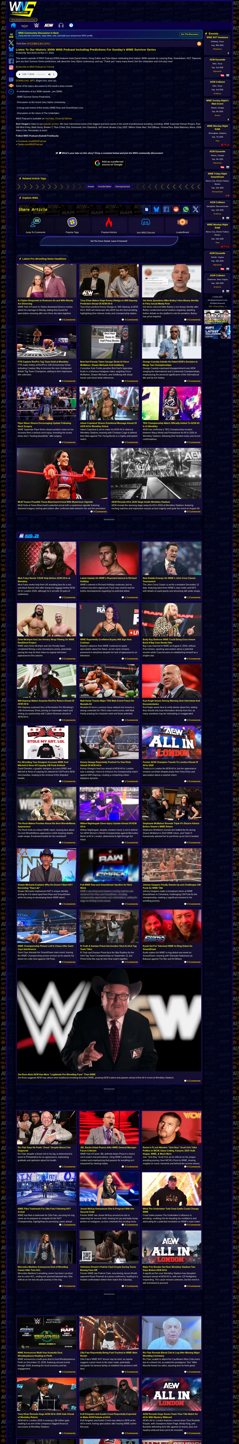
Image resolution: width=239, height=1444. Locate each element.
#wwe (91, 186)
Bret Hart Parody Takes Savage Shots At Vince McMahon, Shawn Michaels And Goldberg (104, 363)
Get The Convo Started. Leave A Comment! (109, 241)
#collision (217, 93)
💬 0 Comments (67, 320)
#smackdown (217, 192)
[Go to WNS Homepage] (23, 9)
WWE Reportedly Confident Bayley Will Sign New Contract (106, 641)
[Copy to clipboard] (146, 209)
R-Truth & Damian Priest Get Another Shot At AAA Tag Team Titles (108, 947)
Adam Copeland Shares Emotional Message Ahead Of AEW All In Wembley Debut (108, 425)
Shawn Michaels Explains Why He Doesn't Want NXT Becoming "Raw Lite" (45, 886)
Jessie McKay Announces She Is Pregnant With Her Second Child (107, 1210)
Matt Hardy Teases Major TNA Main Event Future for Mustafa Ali (107, 702)
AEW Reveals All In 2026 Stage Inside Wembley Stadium (140, 502)
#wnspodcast (122, 186)
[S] (33, 43)
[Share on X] (195, 209)
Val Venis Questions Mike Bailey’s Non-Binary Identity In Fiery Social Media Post (171, 302)
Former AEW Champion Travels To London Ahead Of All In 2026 (170, 764)
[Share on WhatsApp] (185, 209)
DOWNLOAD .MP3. (25, 81)
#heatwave (217, 49)
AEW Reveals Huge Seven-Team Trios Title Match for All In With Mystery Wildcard (170, 1415)
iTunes (58, 118)
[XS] (29, 43)
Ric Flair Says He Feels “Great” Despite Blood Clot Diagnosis (44, 1149)
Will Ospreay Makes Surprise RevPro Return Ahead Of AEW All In (46, 702)
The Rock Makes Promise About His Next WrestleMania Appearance (46, 825)
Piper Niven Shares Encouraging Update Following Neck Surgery (44, 425)
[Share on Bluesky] (156, 209)
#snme (217, 115)
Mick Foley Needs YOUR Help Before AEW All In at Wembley (44, 579)
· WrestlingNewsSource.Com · (23, 20)
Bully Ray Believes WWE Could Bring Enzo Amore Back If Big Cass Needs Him (169, 641)
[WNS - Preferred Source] (109, 163)
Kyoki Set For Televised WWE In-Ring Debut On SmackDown (167, 947)
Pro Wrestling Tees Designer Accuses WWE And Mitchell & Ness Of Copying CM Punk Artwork (43, 764)
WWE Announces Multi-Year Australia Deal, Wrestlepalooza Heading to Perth (40, 1354)
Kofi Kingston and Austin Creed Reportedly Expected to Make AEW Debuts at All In (108, 1415)
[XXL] (47, 43)
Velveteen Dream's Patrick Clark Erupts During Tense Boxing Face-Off (108, 1268)
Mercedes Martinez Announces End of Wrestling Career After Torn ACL (43, 1268)
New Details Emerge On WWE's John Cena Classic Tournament (169, 579)
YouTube (49, 118)
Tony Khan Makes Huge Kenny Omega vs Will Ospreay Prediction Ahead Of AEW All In (108, 302)
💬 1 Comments (129, 597)
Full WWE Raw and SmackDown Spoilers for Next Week (106, 886)
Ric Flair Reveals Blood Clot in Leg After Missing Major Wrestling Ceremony (171, 1354)
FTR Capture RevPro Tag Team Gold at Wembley (43, 362)
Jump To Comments (35, 232)
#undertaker (104, 186)
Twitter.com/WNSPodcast (30, 144)
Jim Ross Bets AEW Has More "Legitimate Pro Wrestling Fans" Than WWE (57, 1074)
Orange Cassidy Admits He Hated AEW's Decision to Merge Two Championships (170, 363)
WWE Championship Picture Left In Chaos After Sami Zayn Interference (45, 947)
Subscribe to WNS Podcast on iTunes (34, 67)
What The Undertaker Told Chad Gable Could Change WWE (171, 1210)
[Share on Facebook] (166, 209)
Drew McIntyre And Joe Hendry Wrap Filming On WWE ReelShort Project (46, 641)
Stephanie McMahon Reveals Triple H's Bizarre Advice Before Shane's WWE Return (171, 825)
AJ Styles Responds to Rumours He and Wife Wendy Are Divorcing (45, 302)
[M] (35, 43)
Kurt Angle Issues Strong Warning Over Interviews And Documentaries (171, 702)
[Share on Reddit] (176, 209)
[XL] (42, 43)
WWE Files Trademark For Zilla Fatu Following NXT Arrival (44, 1210)
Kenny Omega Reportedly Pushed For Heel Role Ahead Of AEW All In (105, 764)
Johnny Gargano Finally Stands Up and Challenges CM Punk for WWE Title (172, 886)
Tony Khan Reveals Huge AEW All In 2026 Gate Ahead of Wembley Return (46, 1415)
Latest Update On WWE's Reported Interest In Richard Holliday (108, 579)
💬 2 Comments (67, 904)
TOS (210, 306)
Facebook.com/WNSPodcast (32, 141)
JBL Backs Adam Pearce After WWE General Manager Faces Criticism (108, 1149)
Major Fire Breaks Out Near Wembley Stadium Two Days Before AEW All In (169, 1268)
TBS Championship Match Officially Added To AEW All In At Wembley (171, 425)
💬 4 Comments (129, 1286)
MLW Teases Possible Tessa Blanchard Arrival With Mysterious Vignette (55, 502)
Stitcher (68, 118)
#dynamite (217, 71)
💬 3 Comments (129, 1167)
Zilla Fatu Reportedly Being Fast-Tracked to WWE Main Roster (108, 1354)
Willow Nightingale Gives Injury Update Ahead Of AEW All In (108, 825)
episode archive (51, 124)
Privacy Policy (218, 306)
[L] (39, 43)
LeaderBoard (182, 232)
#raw (217, 141)
